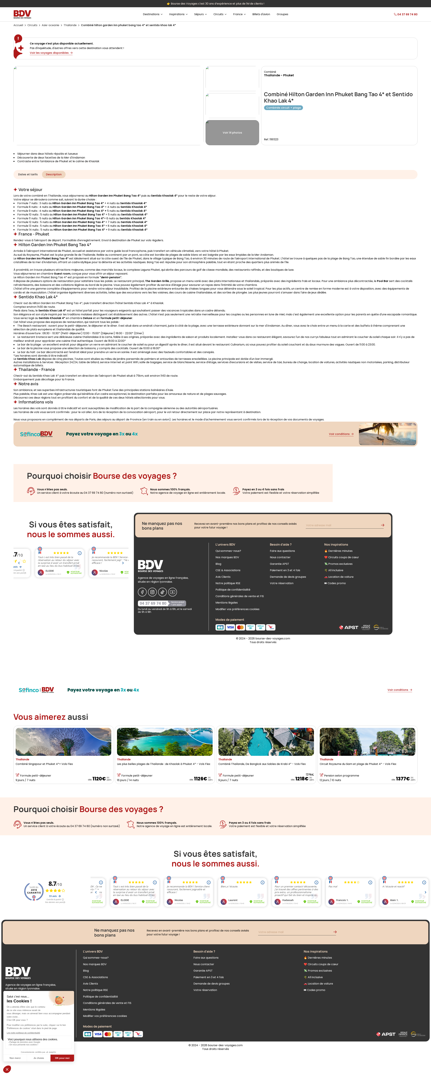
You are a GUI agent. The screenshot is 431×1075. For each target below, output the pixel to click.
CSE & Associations (228, 570)
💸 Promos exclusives (338, 564)
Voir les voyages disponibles (49, 53)
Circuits (32, 25)
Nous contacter (280, 557)
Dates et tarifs (28, 174)
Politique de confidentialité (233, 590)
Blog (218, 564)
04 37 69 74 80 (153, 603)
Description (54, 174)
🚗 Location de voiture (339, 577)
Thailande (70, 25)
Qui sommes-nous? (228, 551)
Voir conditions (339, 434)
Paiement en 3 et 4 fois (285, 570)
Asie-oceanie (50, 25)
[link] (398, 14)
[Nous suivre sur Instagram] (152, 592)
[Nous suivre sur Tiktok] (162, 592)
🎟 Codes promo (335, 583)
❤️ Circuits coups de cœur (341, 557)
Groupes (282, 14)
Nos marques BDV (227, 557)
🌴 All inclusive (333, 570)
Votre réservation (281, 583)
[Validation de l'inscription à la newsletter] (336, 932)
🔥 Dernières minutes (338, 551)
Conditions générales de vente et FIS (240, 596)
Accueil (18, 25)
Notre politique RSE (228, 583)
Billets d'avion (261, 14)
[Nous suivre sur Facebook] (142, 592)
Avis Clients (223, 577)
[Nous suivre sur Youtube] (172, 592)
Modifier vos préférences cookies (237, 609)
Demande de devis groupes (288, 577)
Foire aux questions (282, 551)
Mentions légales (227, 603)
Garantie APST (279, 564)
